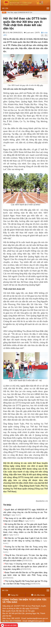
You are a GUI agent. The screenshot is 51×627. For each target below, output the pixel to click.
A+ (46, 35)
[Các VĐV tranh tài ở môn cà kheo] (25, 188)
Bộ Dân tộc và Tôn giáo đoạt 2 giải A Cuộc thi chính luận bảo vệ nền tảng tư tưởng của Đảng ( (25, 540)
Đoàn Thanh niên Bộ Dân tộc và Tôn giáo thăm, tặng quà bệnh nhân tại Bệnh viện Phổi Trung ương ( (25, 575)
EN (7, 8)
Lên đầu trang (39, 595)
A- (42, 35)
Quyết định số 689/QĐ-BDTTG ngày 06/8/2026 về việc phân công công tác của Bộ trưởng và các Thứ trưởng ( (25, 512)
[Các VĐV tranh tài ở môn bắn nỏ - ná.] (25, 365)
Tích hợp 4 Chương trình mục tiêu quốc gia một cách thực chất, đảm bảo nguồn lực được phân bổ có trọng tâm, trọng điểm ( (25, 566)
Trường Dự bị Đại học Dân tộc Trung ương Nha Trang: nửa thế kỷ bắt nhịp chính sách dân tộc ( (25, 549)
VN (3, 8)
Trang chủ (14, 595)
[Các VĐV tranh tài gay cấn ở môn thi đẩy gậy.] (25, 69)
